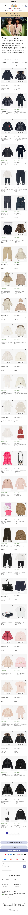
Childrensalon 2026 (17, 909)
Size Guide (4, 889)
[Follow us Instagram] (11, 859)
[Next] (21, 833)
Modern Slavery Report (19, 893)
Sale (13, 10)
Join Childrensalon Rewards (14, 850)
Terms (15, 889)
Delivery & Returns (6, 879)
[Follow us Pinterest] (17, 859)
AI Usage (16, 886)
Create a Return (6, 882)
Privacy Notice (17, 884)
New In (6, 10)
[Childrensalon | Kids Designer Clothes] (14, 5)
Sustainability (5, 897)
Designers (20, 10)
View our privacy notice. (6, 870)
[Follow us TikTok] (23, 859)
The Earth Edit (15, 876)
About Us (4, 886)
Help (15, 891)
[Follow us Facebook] (5, 859)
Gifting (16, 879)
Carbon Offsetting (8, 894)
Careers (16, 882)
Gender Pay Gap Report (6, 892)
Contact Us (5, 884)
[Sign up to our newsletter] (24, 866)
